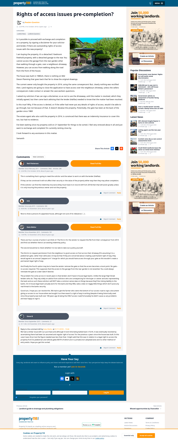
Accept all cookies (146, 435)
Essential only (129, 435)
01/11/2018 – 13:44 (62, 329)
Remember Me (23, 397)
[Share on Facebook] (112, 148)
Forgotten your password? (39, 397)
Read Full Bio (95, 163)
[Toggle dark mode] (150, 3)
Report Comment (109, 193)
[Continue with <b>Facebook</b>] (62, 379)
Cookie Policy (150, 428)
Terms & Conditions (152, 423)
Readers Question (32, 22)
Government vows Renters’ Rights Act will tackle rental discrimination (150, 76)
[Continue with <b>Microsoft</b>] (77, 379)
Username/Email (21, 389)
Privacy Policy (150, 425)
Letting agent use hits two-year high (149, 131)
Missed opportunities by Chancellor (144, 408)
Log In (106, 392)
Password (55, 389)
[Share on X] (116, 148)
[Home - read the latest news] (80, 3)
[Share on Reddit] (121, 148)
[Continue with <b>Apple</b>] (67, 379)
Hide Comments (38, 157)
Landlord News (21, 34)
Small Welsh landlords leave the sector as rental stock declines (149, 149)
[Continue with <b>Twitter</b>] (72, 379)
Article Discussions (130, 425)
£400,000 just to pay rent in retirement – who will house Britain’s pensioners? (148, 87)
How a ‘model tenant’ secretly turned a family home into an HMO (150, 107)
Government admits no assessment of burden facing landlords (148, 97)
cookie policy (99, 438)
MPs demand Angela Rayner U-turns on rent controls (149, 122)
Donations (127, 428)
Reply (119, 193)
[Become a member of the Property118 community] (147, 30)
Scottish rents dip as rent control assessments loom (150, 140)
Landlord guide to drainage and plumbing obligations (41, 408)
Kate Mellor (47, 329)
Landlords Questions (34, 34)
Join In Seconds (78, 366)
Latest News (128, 423)
